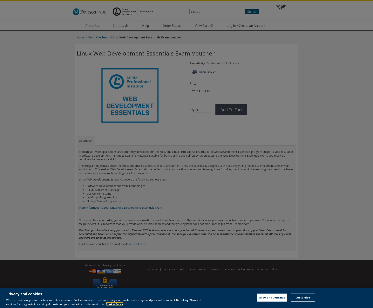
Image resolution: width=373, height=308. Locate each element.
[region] (186, 298)
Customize (303, 297)
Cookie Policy (114, 304)
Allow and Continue (272, 297)
